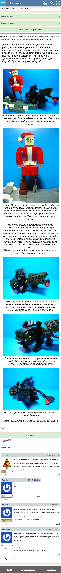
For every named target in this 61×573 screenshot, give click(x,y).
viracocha (5, 504)
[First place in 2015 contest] (1, 521)
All (4, 441)
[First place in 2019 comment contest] (5, 521)
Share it (2, 428)
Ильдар (5, 455)
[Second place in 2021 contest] (10, 521)
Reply (58, 474)
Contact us (51, 570)
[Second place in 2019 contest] (6, 521)
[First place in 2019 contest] (4, 521)
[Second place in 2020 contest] (7, 521)
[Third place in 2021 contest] (11, 521)
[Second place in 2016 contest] (2, 496)
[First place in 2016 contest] (2, 521)
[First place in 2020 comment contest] (8, 521)
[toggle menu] (3, 3)
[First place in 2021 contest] (9, 521)
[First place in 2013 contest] (1, 545)
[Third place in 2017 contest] (1, 471)
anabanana (6, 529)
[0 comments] (9, 441)
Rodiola (5, 480)
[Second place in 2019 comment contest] (5, 471)
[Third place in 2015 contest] (1, 496)
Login (2, 559)
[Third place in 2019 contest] (2, 471)
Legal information (28, 570)
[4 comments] (6, 441)
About (9, 570)
